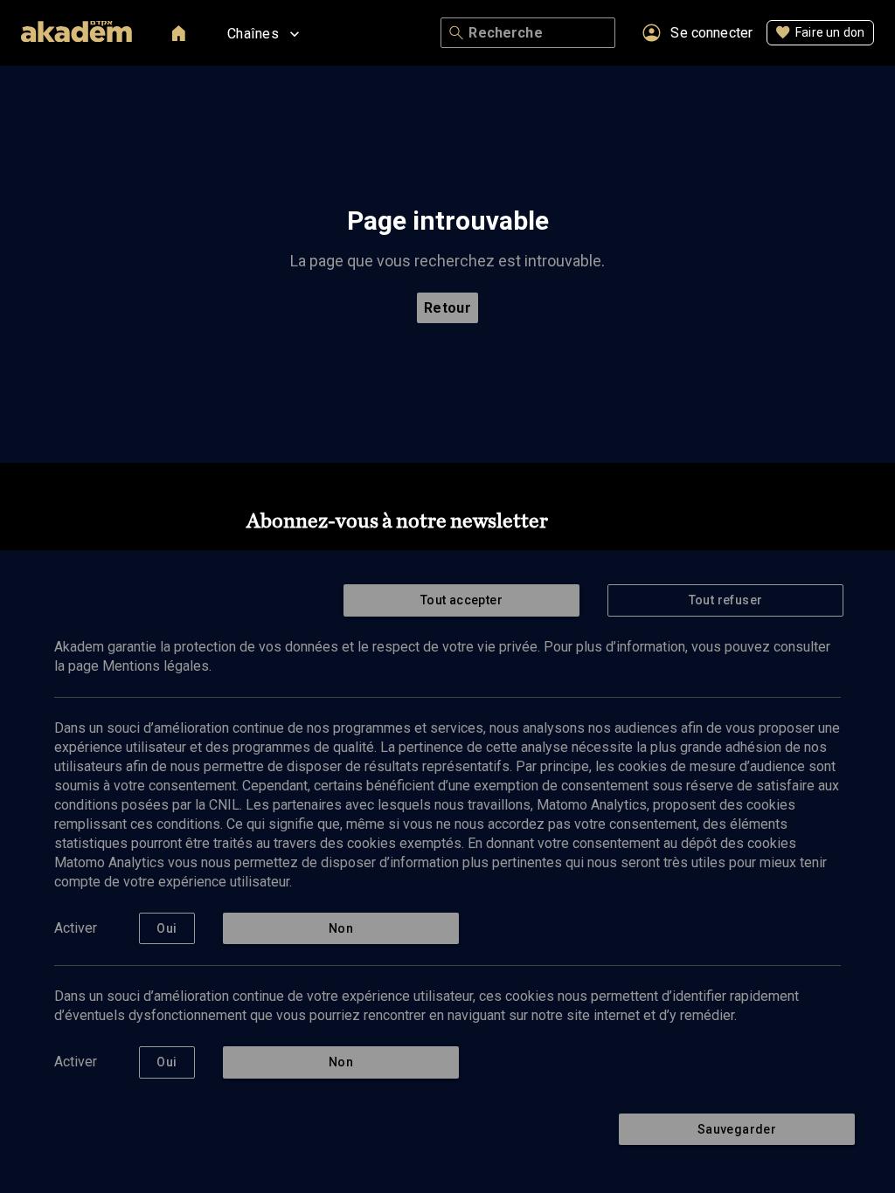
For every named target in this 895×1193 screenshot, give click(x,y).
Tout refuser (726, 600)
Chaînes (253, 33)
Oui (166, 928)
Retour (448, 308)
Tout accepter (461, 600)
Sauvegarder (736, 1129)
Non (341, 928)
